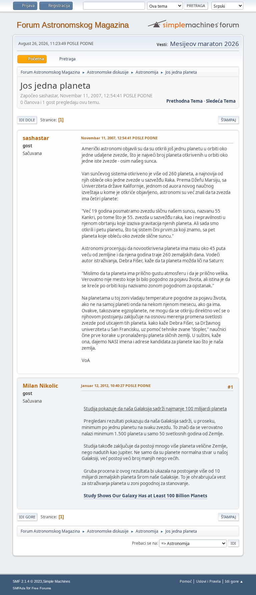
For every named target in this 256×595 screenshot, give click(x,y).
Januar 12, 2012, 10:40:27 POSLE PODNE (116, 385)
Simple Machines (56, 581)
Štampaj (228, 119)
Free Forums (41, 588)
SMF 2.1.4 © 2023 (27, 581)
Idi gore (27, 516)
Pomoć (186, 581)
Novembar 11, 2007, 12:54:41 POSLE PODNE (119, 137)
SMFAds (19, 588)
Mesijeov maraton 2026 (204, 43)
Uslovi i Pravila (208, 581)
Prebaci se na (144, 543)
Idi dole (27, 119)
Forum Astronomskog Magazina (73, 24)
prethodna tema (184, 101)
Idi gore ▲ (234, 581)
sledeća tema (221, 101)
